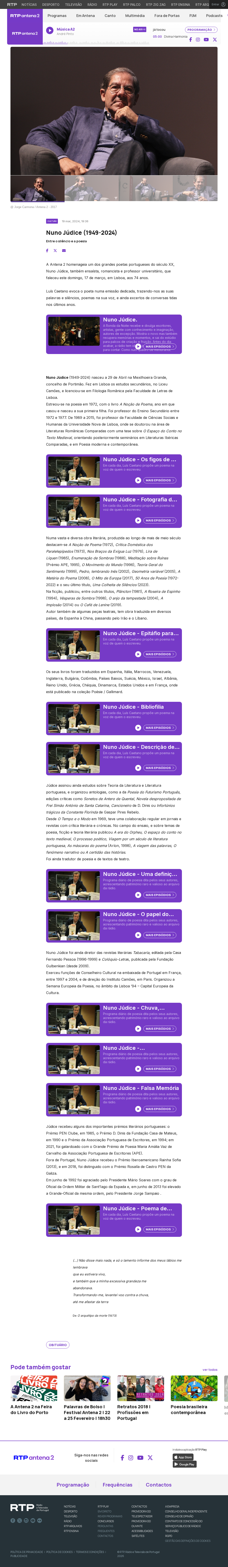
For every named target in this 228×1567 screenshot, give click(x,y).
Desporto (50, 4)
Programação (73, 1484)
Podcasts (214, 15)
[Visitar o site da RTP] (12, 4)
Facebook (12, 1520)
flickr (39, 1520)
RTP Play (110, 4)
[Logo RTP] (29, 1508)
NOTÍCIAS (69, 1506)
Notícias (29, 4)
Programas (57, 15)
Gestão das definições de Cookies (187, 1541)
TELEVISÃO (70, 1516)
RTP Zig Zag (156, 4)
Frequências (117, 1484)
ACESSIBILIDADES (142, 1531)
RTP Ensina (180, 4)
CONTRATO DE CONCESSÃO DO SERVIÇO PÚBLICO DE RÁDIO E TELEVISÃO (183, 1526)
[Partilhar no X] (55, 250)
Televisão (73, 4)
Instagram (26, 1520)
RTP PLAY (103, 1506)
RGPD (168, 1536)
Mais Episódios (158, 346)
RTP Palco (131, 4)
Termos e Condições (90, 1552)
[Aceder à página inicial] (25, 15)
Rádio (92, 4)
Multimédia (135, 15)
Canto (110, 15)
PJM (192, 15)
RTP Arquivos (207, 4)
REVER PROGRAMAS (110, 1516)
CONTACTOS (139, 1506)
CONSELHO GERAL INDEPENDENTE (186, 1511)
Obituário (58, 1345)
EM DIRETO (104, 1511)
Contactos (159, 1484)
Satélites (138, 1536)
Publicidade (18, 1556)
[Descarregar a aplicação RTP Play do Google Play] (185, 1463)
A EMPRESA (172, 1506)
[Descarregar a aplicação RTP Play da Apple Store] (183, 1456)
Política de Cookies (59, 1552)
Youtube (33, 1520)
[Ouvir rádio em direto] (25, 33)
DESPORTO (70, 1511)
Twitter (19, 1520)
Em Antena (85, 15)
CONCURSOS (106, 1521)
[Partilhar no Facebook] (47, 250)
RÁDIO (67, 1521)
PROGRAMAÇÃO (200, 30)
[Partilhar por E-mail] (64, 250)
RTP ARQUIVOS (73, 1526)
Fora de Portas (167, 15)
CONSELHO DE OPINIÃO (179, 1516)
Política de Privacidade (26, 1552)
